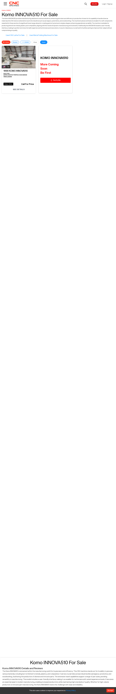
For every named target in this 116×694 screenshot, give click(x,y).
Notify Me (57, 80)
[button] (19, 71)
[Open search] (85, 3)
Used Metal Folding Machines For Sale (43, 35)
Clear (35, 42)
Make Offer (8, 84)
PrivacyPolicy (71, 690)
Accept (110, 690)
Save (43, 42)
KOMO (9, 10)
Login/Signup (107, 4)
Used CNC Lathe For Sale (15, 35)
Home (4, 10)
